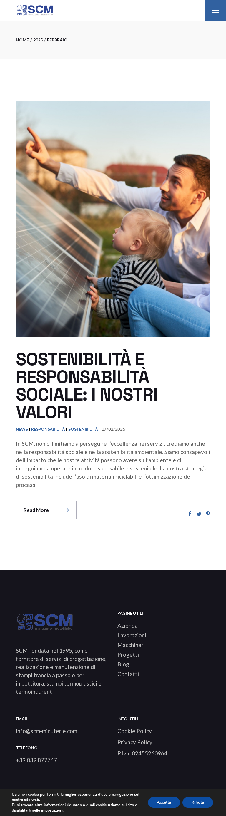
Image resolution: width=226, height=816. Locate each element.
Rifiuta (197, 802)
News (22, 429)
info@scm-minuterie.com (46, 731)
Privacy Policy (134, 742)
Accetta (164, 802)
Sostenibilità (83, 429)
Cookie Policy (134, 731)
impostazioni (52, 810)
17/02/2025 (113, 429)
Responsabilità (48, 429)
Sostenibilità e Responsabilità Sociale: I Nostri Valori (87, 385)
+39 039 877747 (36, 760)
